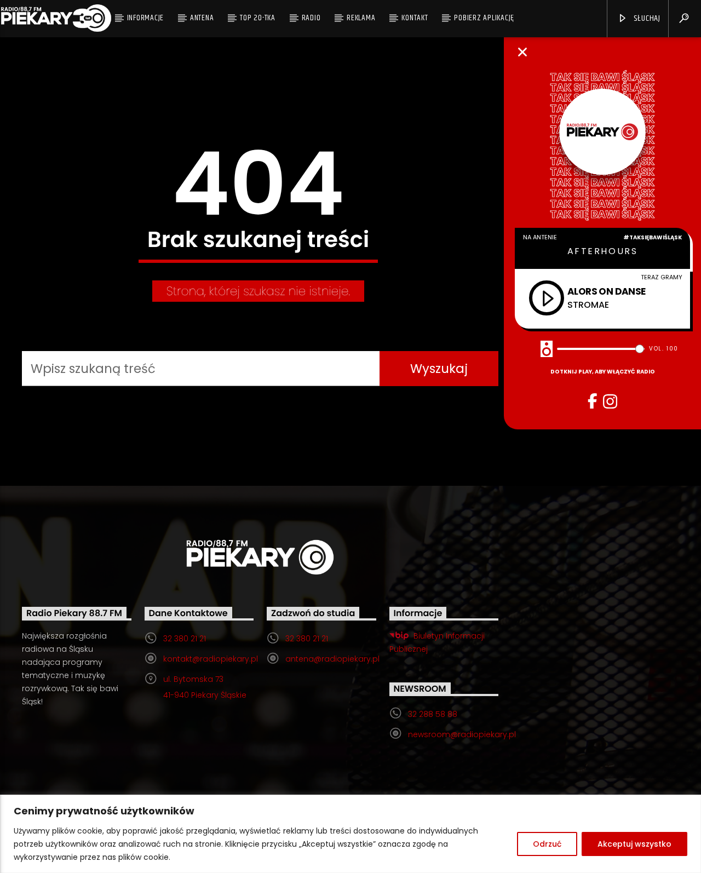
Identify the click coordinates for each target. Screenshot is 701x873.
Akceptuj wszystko (634, 843)
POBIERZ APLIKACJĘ (484, 18)
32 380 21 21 (184, 638)
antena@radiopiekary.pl (332, 658)
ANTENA (202, 18)
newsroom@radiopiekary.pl (462, 734)
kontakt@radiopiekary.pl (210, 658)
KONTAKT (414, 18)
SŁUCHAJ (646, 18)
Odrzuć (547, 843)
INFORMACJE (145, 18)
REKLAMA (361, 18)
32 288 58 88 (432, 714)
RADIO (311, 18)
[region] (350, 834)
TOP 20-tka (257, 18)
